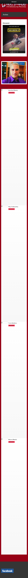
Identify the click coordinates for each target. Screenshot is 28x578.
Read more (11, 92)
